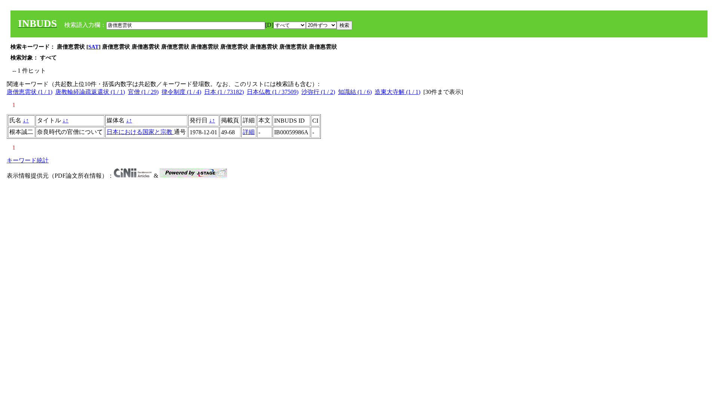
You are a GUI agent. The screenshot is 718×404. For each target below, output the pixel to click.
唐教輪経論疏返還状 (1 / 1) (90, 92)
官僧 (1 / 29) (143, 92)
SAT (93, 47)
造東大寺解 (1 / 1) (397, 92)
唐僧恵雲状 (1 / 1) (29, 92)
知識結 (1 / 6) (355, 92)
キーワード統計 (28, 160)
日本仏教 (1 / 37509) (272, 92)
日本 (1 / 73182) (224, 92)
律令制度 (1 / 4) (181, 92)
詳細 (249, 132)
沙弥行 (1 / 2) (318, 92)
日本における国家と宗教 (140, 132)
